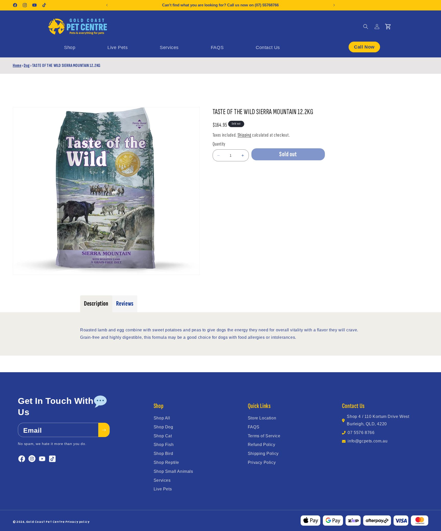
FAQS (253, 427)
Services (162, 480)
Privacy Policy (262, 462)
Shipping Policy (263, 453)
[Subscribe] (103, 430)
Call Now (364, 46)
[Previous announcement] (107, 5)
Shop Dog (163, 427)
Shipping (244, 135)
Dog (27, 65)
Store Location (262, 418)
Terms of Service (264, 436)
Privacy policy (77, 522)
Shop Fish (164, 444)
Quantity (219, 144)
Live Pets (163, 489)
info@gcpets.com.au (367, 441)
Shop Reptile (166, 462)
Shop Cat (163, 436)
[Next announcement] (334, 5)
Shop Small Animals (173, 471)
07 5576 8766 (361, 432)
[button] (365, 26)
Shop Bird (163, 453)
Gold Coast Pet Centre (45, 522)
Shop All (162, 418)
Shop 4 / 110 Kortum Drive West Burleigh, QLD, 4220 (378, 420)
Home (17, 65)
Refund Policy (261, 444)
